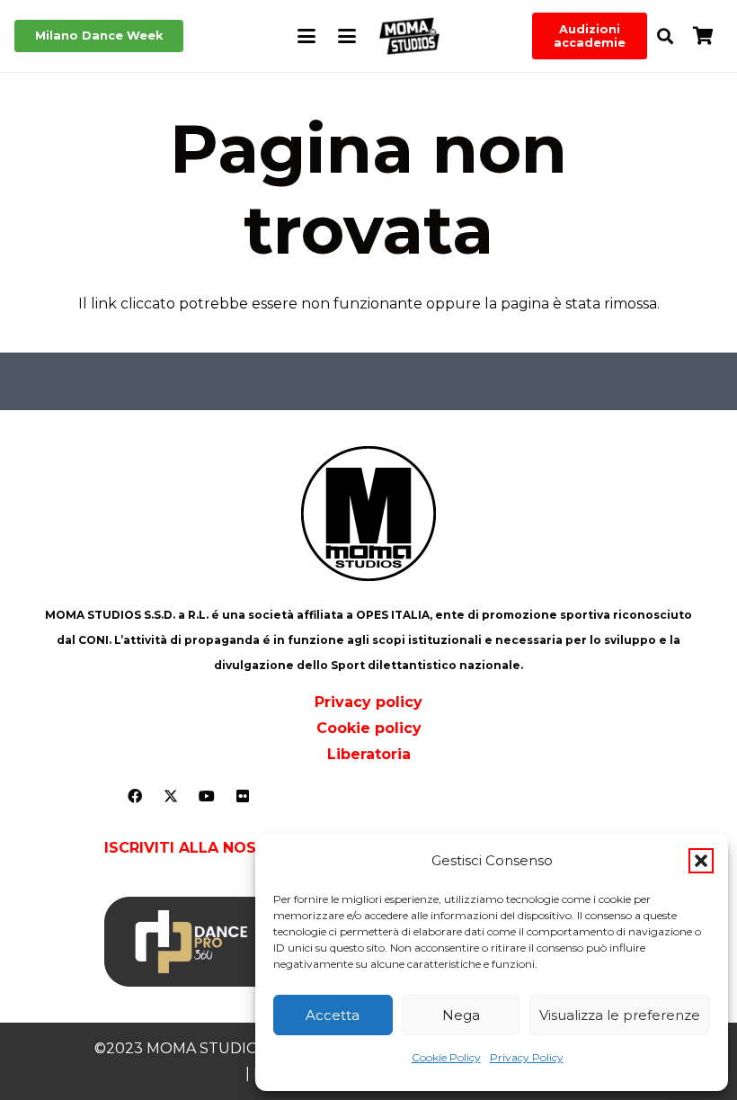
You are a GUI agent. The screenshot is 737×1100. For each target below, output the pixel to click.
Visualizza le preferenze (619, 1015)
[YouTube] (207, 796)
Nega (461, 1015)
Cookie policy (369, 728)
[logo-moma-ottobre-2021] (409, 35)
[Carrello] (703, 35)
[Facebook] (135, 796)
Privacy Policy (527, 1057)
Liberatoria (369, 754)
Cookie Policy (446, 1057)
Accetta (333, 1015)
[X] (171, 796)
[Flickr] (243, 796)
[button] (701, 861)
